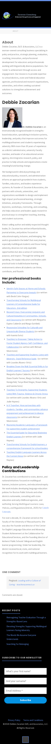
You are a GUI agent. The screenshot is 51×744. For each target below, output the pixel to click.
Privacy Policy (14, 720)
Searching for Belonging (18, 644)
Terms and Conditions (33, 720)
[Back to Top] (25, 739)
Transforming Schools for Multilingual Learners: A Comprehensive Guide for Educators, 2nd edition (24, 304)
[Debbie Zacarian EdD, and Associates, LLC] (22, 15)
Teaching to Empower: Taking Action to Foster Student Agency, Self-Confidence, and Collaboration (27, 343)
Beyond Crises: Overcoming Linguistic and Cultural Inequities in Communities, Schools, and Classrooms (26, 316)
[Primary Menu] (46, 15)
